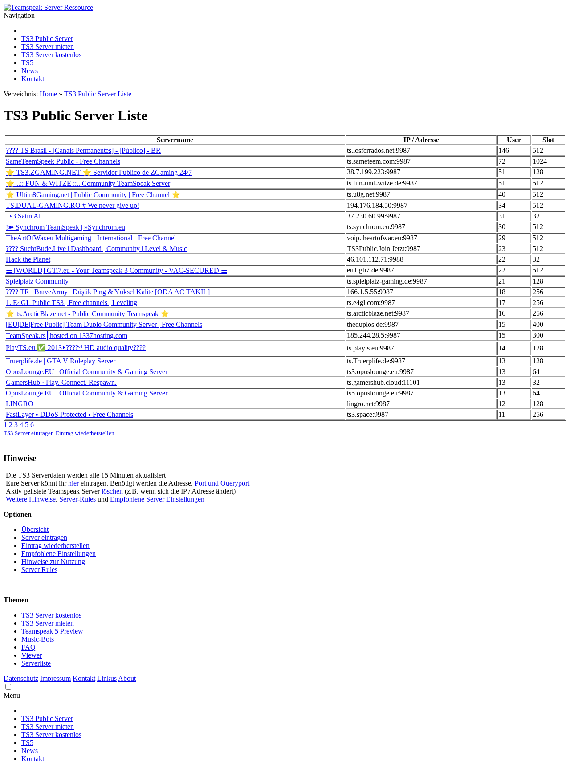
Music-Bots (37, 639)
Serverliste (36, 663)
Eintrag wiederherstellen (85, 433)
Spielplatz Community (37, 281)
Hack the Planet (28, 259)
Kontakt (32, 78)
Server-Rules (77, 499)
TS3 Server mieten (47, 46)
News (29, 70)
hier (73, 483)
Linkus (107, 678)
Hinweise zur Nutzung (53, 561)
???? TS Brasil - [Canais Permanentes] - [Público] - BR (83, 150)
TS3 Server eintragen (29, 433)
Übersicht (35, 529)
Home (48, 94)
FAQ (28, 647)
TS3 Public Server (47, 38)
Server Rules (39, 569)
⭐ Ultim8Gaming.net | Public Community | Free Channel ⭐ (93, 194)
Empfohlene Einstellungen (58, 553)
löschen (112, 491)
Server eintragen (44, 537)
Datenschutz (21, 678)
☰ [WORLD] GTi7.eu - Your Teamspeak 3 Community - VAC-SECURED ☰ (116, 270)
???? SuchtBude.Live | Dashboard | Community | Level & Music (96, 248)
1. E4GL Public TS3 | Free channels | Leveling (71, 302)
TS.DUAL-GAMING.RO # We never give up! (72, 205)
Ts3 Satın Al (23, 216)
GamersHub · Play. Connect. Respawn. (61, 382)
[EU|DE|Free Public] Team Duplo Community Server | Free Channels (104, 324)
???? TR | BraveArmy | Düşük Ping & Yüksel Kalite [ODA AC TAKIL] (108, 292)
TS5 (27, 62)
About (127, 678)
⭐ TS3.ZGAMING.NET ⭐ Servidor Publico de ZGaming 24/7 (99, 172)
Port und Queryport (222, 483)
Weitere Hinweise (31, 499)
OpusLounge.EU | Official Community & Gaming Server (86, 371)
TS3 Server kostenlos (51, 54)
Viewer (31, 655)
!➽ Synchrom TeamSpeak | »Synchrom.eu (65, 227)
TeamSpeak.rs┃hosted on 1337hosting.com (66, 335)
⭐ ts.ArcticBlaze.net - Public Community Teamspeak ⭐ (87, 313)
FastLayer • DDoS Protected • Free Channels (69, 414)
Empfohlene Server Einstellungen (157, 499)
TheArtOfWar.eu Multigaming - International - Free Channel (91, 238)
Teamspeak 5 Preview (52, 631)
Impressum (55, 678)
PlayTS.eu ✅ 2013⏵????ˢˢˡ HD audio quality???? (76, 347)
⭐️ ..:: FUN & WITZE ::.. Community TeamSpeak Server (88, 183)
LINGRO (19, 404)
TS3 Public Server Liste (97, 94)
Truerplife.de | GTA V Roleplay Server (60, 361)
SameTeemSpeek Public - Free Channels (63, 161)
